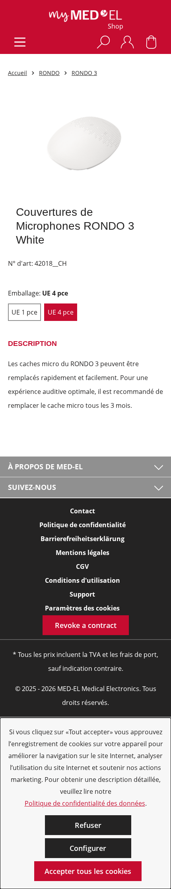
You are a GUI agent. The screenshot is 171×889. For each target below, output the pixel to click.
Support (82, 594)
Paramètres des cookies (82, 608)
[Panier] (151, 42)
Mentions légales (82, 552)
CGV (82, 566)
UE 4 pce (61, 312)
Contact (82, 511)
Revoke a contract (86, 625)
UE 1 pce (24, 312)
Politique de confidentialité (82, 524)
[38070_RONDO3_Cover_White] (85, 146)
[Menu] (20, 42)
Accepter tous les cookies (88, 871)
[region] (85, 146)
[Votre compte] (127, 42)
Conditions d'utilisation (82, 580)
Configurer (88, 848)
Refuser (88, 825)
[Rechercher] (103, 42)
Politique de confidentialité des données (85, 803)
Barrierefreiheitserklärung (82, 538)
